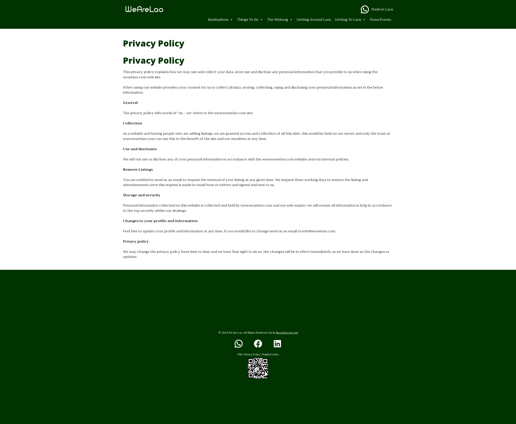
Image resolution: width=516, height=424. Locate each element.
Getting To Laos (348, 20)
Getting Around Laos (314, 20)
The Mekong (277, 20)
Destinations (218, 20)
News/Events (380, 20)
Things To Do (247, 20)
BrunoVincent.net (287, 332)
